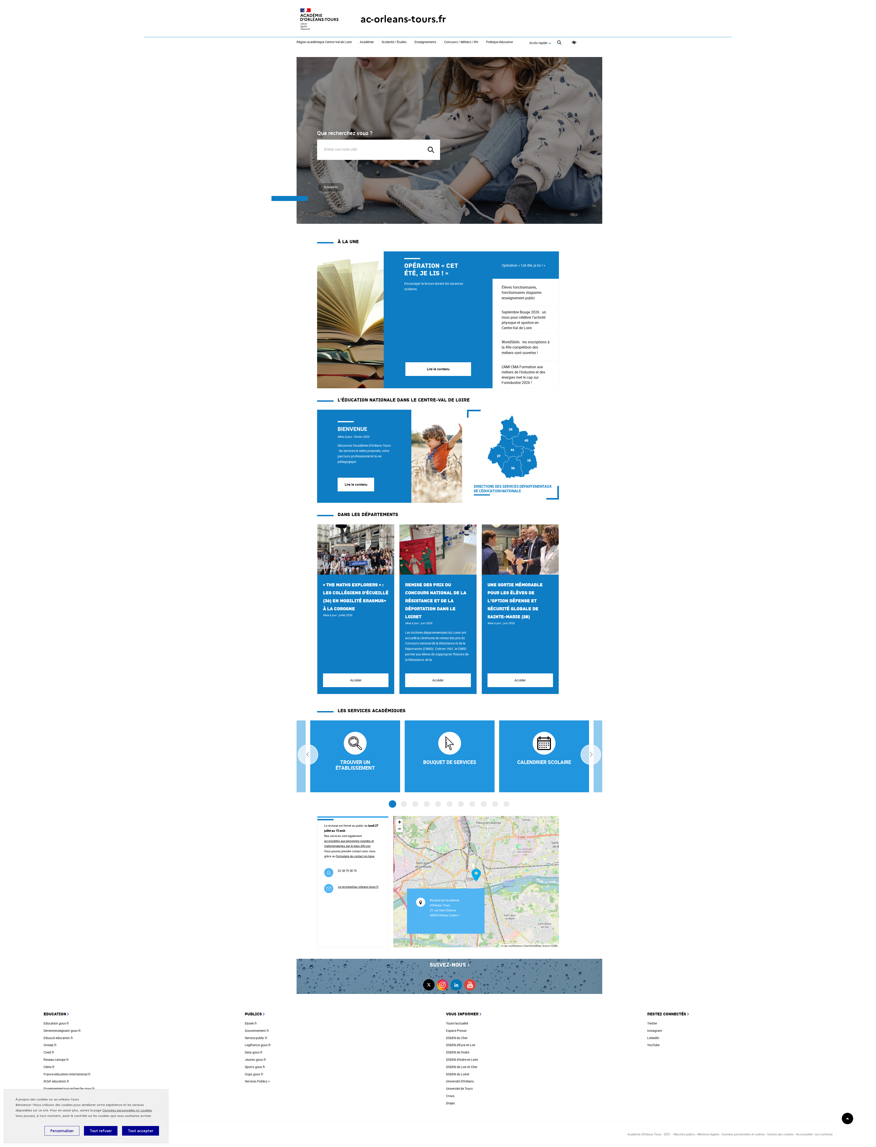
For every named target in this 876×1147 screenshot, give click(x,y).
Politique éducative (499, 42)
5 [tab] (438, 804)
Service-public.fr (256, 1038)
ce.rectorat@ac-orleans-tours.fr (358, 887)
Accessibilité (574, 43)
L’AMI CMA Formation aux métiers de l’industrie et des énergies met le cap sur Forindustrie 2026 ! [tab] (523, 374)
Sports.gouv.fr (255, 1067)
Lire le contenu (356, 484)
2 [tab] (404, 804)
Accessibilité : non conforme (814, 1134)
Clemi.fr (49, 1067)
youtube (470, 985)
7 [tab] (461, 804)
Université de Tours (459, 1088)
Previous (308, 754)
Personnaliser (62, 1131)
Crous (450, 1096)
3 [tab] (415, 804)
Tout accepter (140, 1131)
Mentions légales (708, 1134)
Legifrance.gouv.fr (258, 1045)
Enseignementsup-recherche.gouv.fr (69, 1088)
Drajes (450, 1103)
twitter (429, 985)
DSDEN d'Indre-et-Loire (462, 1059)
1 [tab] (392, 804)
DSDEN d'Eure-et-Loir (460, 1045)
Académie (367, 42)
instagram (442, 985)
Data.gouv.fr (254, 1052)
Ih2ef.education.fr (56, 1081)
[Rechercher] (559, 43)
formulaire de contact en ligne (355, 856)
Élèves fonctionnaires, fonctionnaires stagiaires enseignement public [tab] (522, 292)
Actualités (331, 187)
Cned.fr (49, 1052)
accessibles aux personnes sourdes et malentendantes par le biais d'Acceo (349, 843)
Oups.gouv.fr (254, 1074)
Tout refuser (101, 1131)
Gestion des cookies (780, 1134)
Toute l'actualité (457, 1023)
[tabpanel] (405, 319)
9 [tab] (484, 804)
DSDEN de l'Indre (457, 1052)
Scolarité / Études (394, 42)
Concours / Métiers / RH (461, 42)
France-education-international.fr (67, 1074)
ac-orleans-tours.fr (403, 19)
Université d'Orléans (460, 1081)
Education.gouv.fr (56, 1023)
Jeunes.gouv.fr (255, 1059)
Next (591, 754)
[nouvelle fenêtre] (544, 756)
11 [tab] (506, 804)
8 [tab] (472, 804)
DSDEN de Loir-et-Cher (461, 1067)
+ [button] (399, 822)
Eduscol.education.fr (58, 1038)
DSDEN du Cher (457, 1038)
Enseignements (425, 42)
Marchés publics (684, 1134)
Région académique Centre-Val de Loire (324, 42)
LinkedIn (653, 1038)
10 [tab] (495, 804)
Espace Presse (456, 1030)
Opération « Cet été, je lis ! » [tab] (523, 265)
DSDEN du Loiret (457, 1074)
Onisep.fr (50, 1045)
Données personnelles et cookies (127, 1110)
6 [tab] (449, 804)
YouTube (653, 1045)
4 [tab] (427, 804)
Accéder (356, 680)
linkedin (456, 985)
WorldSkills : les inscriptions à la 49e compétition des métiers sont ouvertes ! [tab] (526, 347)
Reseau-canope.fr (56, 1059)
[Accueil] (319, 19)
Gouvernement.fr (257, 1030)
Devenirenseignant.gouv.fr (62, 1030)
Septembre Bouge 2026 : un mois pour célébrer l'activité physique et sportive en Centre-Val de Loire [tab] (524, 320)
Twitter (652, 1023)
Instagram (654, 1030)
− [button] (399, 829)
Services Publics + (257, 1081)
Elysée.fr (251, 1023)
